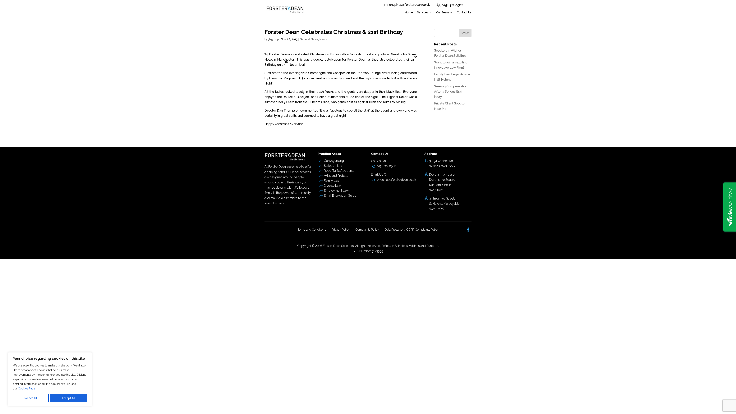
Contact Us (464, 12)
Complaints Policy (367, 229)
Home (409, 12)
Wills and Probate (336, 175)
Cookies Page (26, 388)
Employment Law (336, 190)
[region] (50, 379)
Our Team (442, 12)
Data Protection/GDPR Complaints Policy (412, 229)
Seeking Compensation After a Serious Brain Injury (450, 92)
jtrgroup (274, 39)
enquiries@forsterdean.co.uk (409, 5)
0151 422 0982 (452, 5)
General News (309, 39)
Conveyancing (334, 161)
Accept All (68, 398)
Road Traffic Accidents (339, 170)
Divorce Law (332, 185)
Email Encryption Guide (340, 195)
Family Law (331, 180)
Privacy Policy (341, 229)
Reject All (31, 398)
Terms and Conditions (312, 229)
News (323, 39)
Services (422, 12)
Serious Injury (333, 166)
